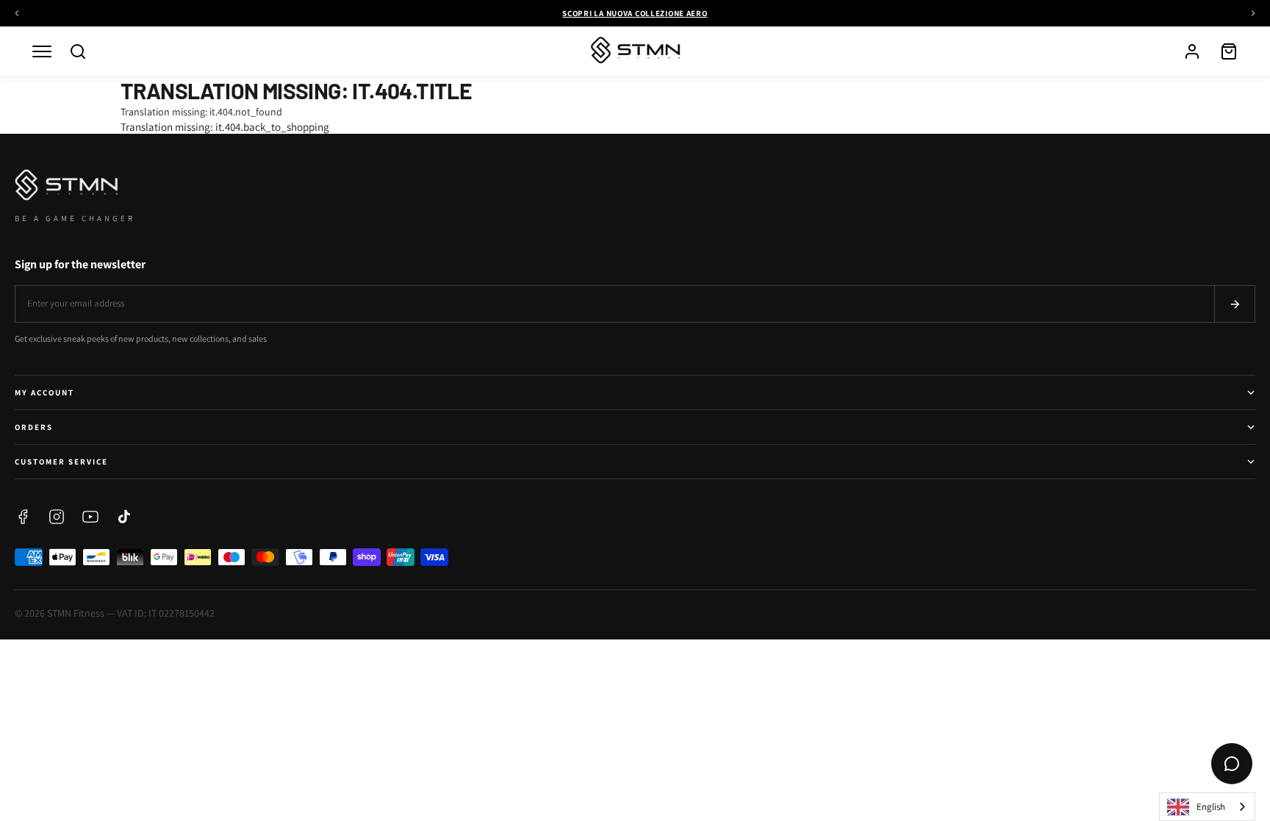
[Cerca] (78, 51)
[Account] (1192, 51)
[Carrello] (1229, 51)
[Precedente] (17, 13)
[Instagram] (57, 517)
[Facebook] (23, 517)
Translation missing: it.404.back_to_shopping (225, 127)
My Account (44, 392)
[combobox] (1207, 806)
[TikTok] (124, 517)
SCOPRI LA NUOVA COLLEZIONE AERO (634, 13)
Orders (34, 427)
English (1211, 806)
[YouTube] (90, 517)
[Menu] (41, 51)
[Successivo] (1253, 13)
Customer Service (61, 461)
